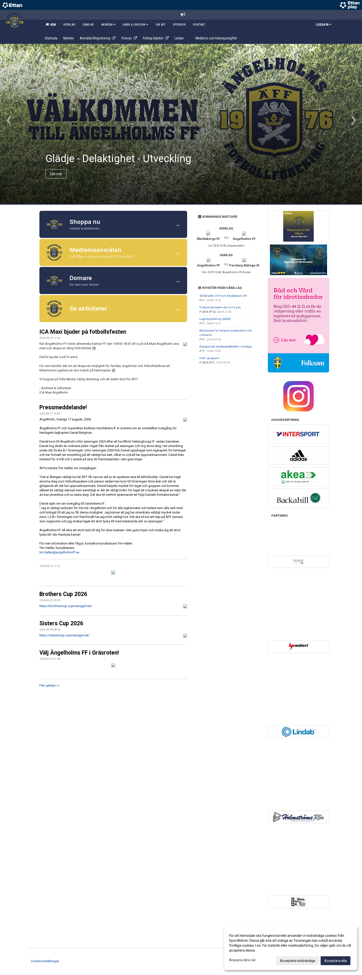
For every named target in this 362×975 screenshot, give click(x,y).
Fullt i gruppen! (209, 358)
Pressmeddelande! (63, 407)
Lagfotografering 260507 (215, 319)
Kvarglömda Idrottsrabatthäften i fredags (225, 346)
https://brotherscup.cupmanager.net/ (65, 606)
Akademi (107, 24)
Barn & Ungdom (134, 24)
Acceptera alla (335, 961)
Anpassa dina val (242, 960)
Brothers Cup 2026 (63, 594)
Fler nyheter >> (49, 685)
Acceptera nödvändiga (297, 961)
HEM (52, 24)
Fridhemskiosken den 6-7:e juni (220, 307)
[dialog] (290, 948)
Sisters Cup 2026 (61, 623)
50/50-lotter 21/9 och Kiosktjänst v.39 (223, 295)
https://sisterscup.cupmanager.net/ (64, 635)
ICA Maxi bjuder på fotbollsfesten (82, 332)
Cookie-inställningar (45, 961)
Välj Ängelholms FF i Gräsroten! (79, 652)
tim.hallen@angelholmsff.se (59, 552)
